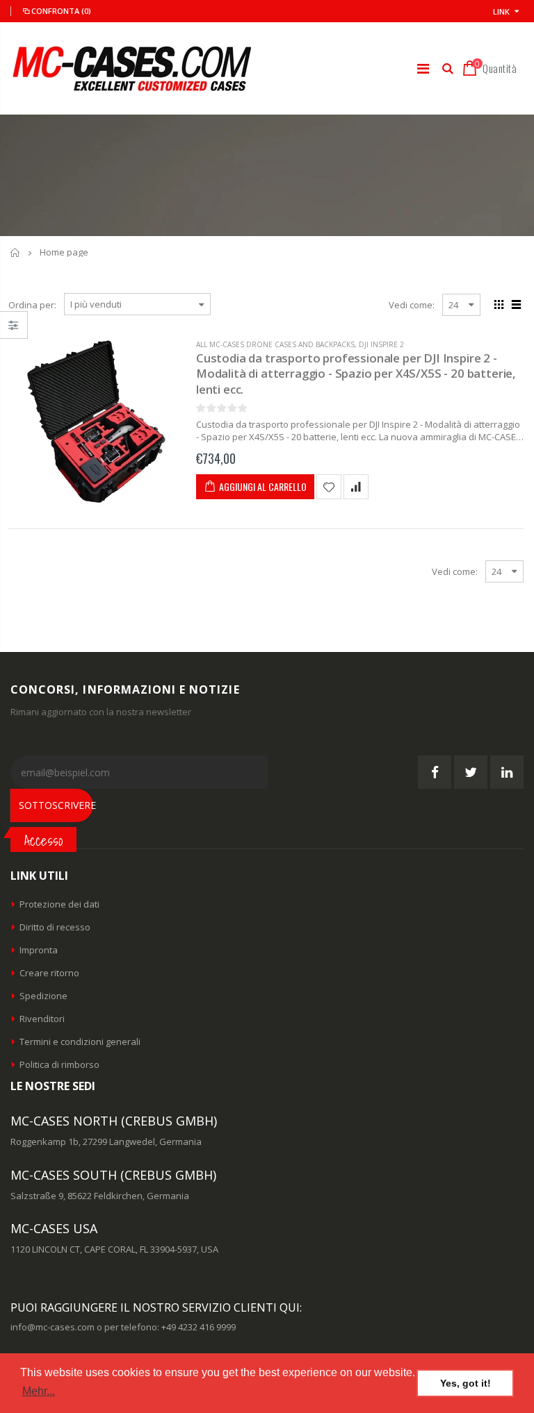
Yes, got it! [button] (465, 1383)
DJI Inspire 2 (381, 344)
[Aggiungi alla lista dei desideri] (328, 486)
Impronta (38, 950)
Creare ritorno (49, 973)
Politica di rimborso (59, 1064)
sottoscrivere (56, 805)
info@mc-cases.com (52, 1327)
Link (501, 11)
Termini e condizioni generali (79, 1041)
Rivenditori (42, 1018)
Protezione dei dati (59, 904)
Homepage (15, 252)
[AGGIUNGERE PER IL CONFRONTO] (356, 486)
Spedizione (43, 995)
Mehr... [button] (38, 1391)
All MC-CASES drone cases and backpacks (275, 344)
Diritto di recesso (54, 927)
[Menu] (423, 68)
